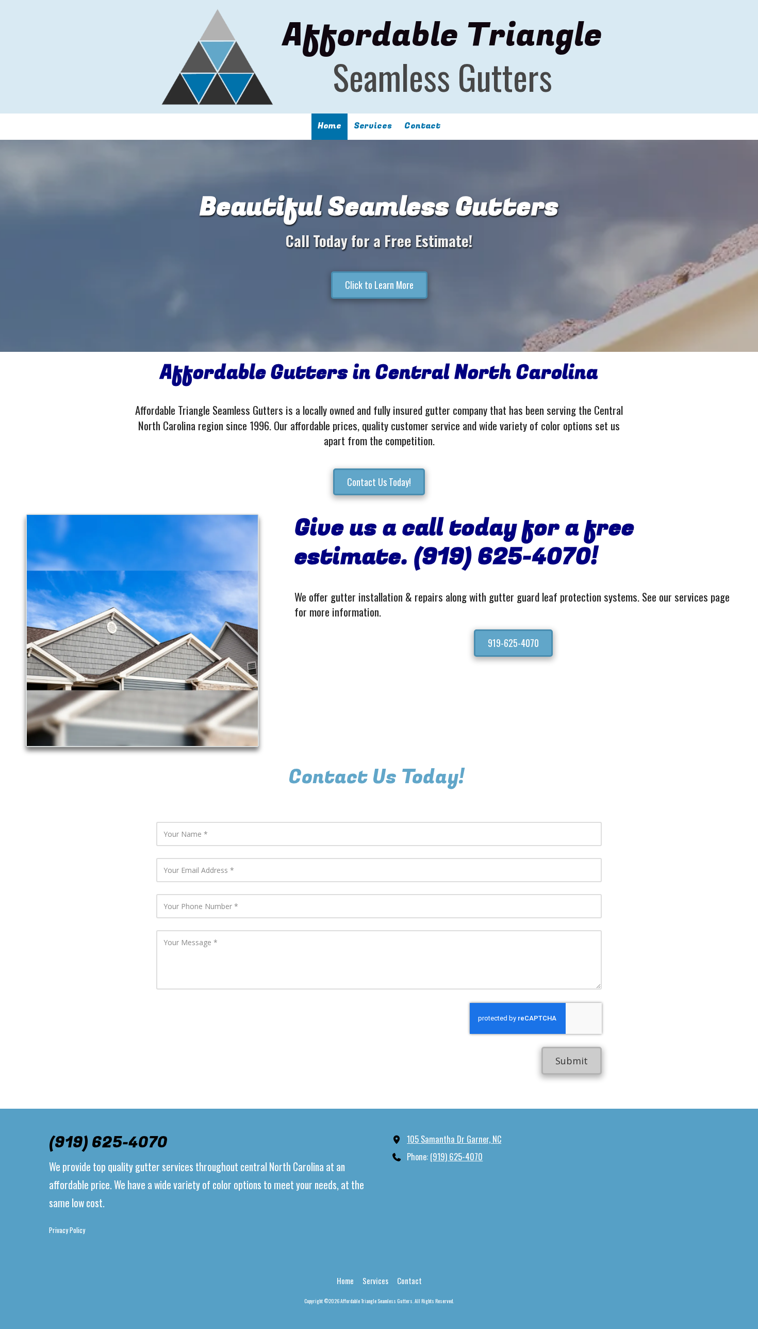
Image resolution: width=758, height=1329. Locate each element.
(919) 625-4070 (456, 1156)
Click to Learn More (379, 284)
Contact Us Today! (379, 482)
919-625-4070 (513, 643)
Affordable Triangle (442, 35)
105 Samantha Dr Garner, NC (454, 1139)
